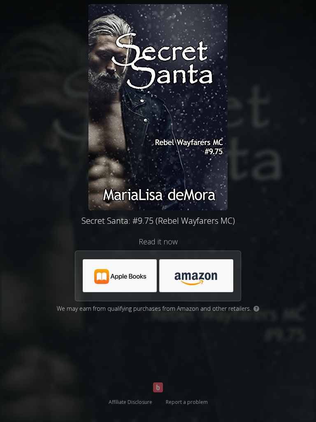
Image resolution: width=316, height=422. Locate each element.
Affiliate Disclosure (130, 402)
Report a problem (187, 402)
